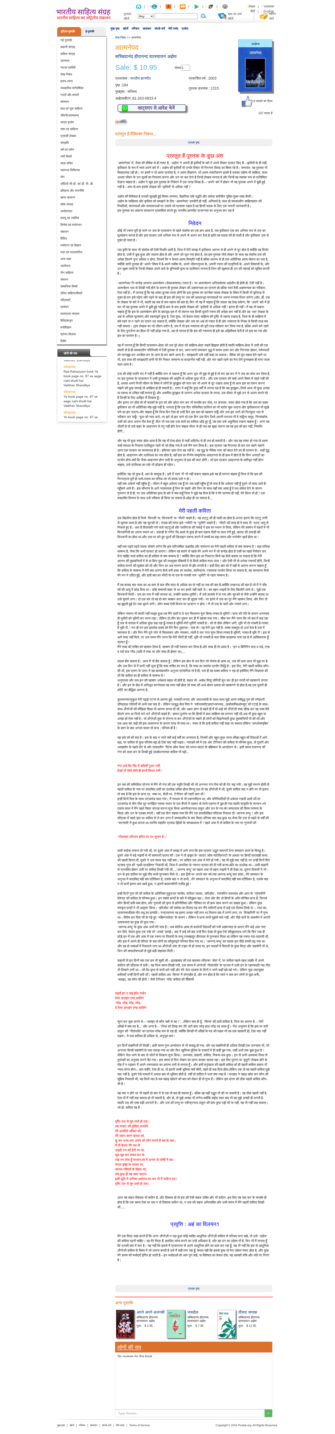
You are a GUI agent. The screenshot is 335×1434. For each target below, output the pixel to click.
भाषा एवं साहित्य (69, 129)
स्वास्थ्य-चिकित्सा (70, 170)
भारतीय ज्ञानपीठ (140, 78)
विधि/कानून (66, 320)
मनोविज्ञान (65, 327)
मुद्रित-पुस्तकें (68, 31)
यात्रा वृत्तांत (67, 122)
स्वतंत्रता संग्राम (69, 313)
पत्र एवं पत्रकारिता (71, 252)
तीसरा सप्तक (247, 1312)
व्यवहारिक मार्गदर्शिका (71, 88)
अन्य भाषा (65, 259)
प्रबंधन (64, 307)
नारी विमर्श (66, 156)
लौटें (123, 121)
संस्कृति (64, 143)
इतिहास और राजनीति (72, 190)
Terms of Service (139, 1425)
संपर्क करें (160, 28)
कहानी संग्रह (67, 47)
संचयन (64, 279)
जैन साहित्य (66, 272)
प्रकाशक (269, 6)
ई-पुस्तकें (89, 31)
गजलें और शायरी (69, 95)
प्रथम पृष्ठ (193, 142)
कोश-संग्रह (66, 204)
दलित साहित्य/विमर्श (71, 293)
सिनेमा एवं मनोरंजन (71, 225)
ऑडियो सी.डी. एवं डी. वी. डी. (77, 184)
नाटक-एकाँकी (67, 67)
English (268, 11)
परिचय (135, 28)
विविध (63, 238)
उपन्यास (64, 60)
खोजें (125, 28)
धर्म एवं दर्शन (67, 149)
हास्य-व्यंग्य (66, 81)
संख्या (178, 68)
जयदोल (192, 1312)
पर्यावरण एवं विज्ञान (70, 245)
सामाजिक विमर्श (68, 286)
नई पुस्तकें (66, 40)
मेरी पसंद (173, 28)
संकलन (64, 231)
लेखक (251, 6)
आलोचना (65, 266)
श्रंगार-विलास (68, 334)
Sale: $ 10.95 (136, 67)
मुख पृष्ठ (115, 28)
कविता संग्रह (67, 54)
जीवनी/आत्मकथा (69, 115)
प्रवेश (185, 28)
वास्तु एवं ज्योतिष (69, 218)
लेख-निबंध (66, 74)
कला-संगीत (66, 163)
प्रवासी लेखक (68, 136)
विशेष (63, 341)
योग (62, 177)
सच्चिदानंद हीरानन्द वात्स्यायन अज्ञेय (146, 56)
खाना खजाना (67, 197)
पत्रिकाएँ (65, 300)
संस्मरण (64, 101)
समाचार (147, 28)
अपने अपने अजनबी (151, 1312)
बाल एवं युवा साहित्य (71, 108)
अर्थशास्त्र (66, 211)
